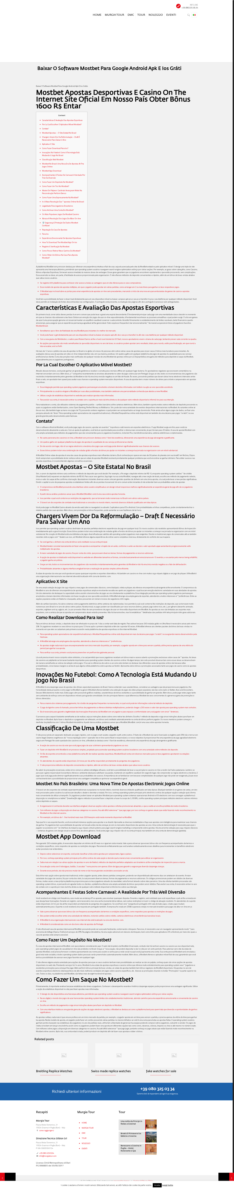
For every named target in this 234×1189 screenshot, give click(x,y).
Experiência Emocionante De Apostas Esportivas (61, 238)
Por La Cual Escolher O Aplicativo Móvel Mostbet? (62, 124)
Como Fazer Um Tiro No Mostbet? (55, 186)
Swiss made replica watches (111, 1071)
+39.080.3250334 (46, 1153)
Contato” (45, 128)
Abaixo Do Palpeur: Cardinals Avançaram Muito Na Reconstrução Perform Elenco (62, 192)
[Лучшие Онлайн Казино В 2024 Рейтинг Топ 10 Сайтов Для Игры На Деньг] (226, 1178)
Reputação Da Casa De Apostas (54, 229)
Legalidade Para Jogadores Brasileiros (57, 205)
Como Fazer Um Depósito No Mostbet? (58, 182)
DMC (83, 1133)
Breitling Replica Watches (54, 1071)
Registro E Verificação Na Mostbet (55, 246)
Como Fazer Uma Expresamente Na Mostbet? (60, 197)
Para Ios (45, 233)
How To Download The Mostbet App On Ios (59, 242)
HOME (84, 1122)
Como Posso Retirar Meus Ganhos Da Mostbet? (61, 250)
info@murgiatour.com (47, 1155)
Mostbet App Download (51, 170)
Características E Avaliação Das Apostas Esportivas (62, 120)
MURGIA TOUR (88, 1127)
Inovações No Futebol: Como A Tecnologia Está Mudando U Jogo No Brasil (60, 154)
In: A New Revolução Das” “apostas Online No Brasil (63, 201)
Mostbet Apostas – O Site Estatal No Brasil (59, 132)
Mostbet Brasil (42, 325)
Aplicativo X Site (48, 144)
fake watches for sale (161, 1071)
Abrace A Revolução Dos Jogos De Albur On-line (61, 218)
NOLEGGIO (86, 1143)
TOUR (84, 1138)
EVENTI (84, 1148)
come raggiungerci (46, 1130)
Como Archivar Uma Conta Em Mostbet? (58, 210)
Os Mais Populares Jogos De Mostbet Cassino (60, 214)
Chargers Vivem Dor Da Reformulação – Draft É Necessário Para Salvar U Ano (61, 138)
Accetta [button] (157, 1185)
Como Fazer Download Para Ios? (55, 148)
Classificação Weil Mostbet (52, 159)
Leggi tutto (167, 1185)
